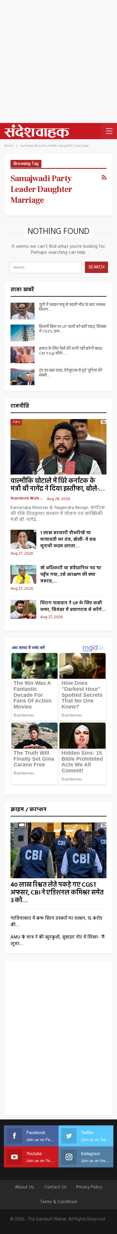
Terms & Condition (58, 1202)
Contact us (55, 1187)
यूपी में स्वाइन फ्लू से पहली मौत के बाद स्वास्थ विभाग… (72, 307)
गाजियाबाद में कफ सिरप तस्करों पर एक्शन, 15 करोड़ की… (56, 922)
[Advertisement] (58, 61)
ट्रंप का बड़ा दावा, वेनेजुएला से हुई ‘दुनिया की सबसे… (70, 373)
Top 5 (16, 422)
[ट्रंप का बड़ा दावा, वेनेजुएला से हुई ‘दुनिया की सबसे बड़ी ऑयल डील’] (22, 376)
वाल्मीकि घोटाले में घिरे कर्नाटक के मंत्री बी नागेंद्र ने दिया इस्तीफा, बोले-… (57, 485)
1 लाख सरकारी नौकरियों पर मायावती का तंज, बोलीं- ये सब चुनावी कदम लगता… (68, 539)
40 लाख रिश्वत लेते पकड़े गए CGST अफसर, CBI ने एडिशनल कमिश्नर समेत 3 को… (57, 893)
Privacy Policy (89, 1187)
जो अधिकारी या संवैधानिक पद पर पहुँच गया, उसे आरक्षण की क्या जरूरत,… (70, 575)
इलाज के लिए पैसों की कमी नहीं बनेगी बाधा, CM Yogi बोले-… (71, 351)
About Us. (25, 1187)
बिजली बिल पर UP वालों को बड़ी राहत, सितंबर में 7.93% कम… (72, 329)
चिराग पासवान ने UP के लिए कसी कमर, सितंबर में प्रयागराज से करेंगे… (73, 606)
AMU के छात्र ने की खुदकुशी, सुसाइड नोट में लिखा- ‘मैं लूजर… (57, 941)
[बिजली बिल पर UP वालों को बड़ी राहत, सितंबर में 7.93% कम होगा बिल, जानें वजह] (22, 333)
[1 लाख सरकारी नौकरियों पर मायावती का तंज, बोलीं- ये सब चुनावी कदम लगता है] (23, 539)
